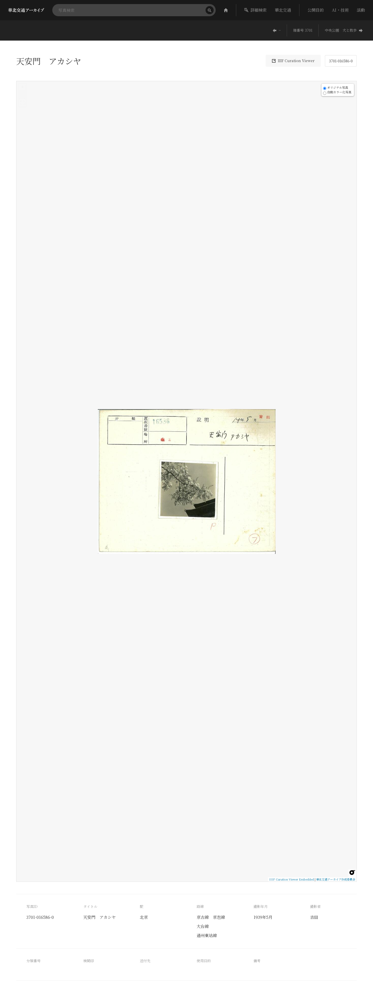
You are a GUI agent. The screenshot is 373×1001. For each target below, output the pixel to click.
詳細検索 (258, 10)
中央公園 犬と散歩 (341, 30)
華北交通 (283, 10)
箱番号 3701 (302, 30)
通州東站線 (207, 935)
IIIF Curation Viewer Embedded (291, 879)
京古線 (203, 917)
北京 (144, 917)
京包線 (219, 917)
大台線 (203, 926)
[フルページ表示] (22, 102)
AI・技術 (340, 10)
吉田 (314, 917)
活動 (361, 10)
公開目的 (316, 10)
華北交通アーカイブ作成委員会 (335, 879)
